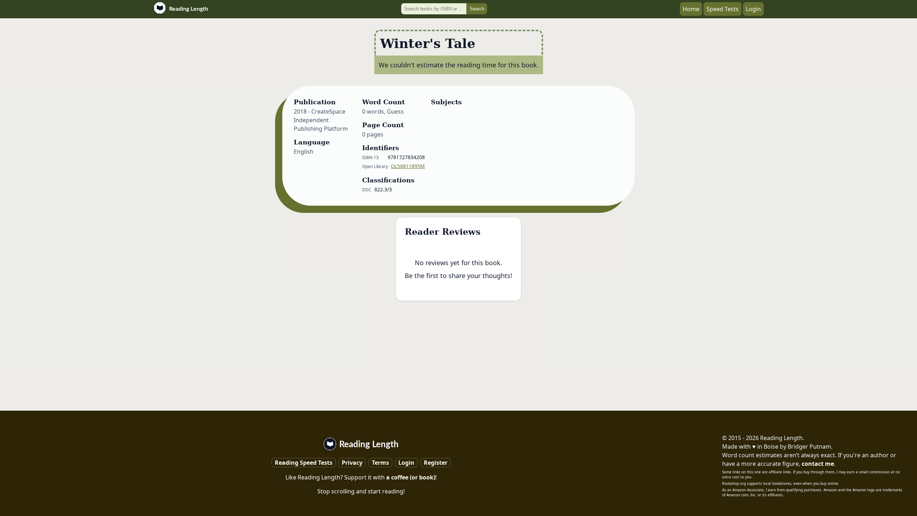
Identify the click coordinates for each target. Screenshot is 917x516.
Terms (380, 463)
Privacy (352, 463)
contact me (818, 464)
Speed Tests (722, 9)
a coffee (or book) (410, 477)
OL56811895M (408, 166)
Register (435, 463)
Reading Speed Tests (303, 463)
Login (753, 9)
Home (691, 9)
